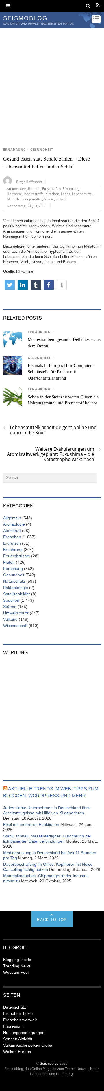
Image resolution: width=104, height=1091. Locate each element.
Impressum (13, 1026)
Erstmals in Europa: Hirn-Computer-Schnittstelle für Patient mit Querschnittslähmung (60, 371)
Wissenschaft (15, 625)
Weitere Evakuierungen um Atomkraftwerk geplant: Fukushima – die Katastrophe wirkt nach (54, 454)
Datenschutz (14, 1007)
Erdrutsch (12, 543)
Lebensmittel (82, 193)
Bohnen (34, 188)
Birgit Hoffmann (29, 181)
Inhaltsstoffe (34, 193)
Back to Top (52, 920)
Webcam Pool (16, 972)
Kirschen (52, 193)
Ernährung (14, 150)
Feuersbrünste (16, 556)
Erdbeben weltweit (20, 1020)
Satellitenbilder (16, 594)
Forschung (13, 568)
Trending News (17, 966)
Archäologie (14, 524)
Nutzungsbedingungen (23, 1032)
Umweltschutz (16, 613)
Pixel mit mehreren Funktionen (31, 824)
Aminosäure (16, 188)
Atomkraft (12, 530)
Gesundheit (41, 150)
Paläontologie (15, 587)
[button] (10, 285)
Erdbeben (12, 537)
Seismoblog (49, 1063)
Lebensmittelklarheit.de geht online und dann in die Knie (50, 430)
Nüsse (49, 199)
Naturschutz (14, 581)
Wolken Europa (17, 1051)
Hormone (14, 193)
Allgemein (12, 518)
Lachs (65, 193)
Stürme (9, 606)
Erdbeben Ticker (18, 1013)
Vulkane (10, 619)
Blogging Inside (17, 959)
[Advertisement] (52, 83)
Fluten (9, 562)
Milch (11, 199)
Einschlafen (51, 188)
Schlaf (61, 199)
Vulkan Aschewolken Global (28, 1045)
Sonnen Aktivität (17, 1039)
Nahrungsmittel (29, 199)
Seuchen (11, 600)
